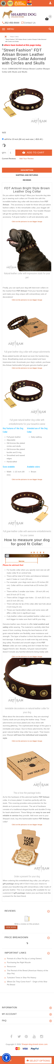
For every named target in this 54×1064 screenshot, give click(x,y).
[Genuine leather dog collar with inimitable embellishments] (27, 505)
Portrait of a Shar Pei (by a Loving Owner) (24, 958)
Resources (11, 966)
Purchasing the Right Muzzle (19, 962)
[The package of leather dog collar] (27, 766)
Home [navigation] (5, 36)
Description (27, 170)
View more (11, 927)
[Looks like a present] (27, 850)
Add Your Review (26, 158)
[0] (47, 20)
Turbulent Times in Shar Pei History (21, 978)
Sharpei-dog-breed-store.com (34, 1044)
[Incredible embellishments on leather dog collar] (27, 325)
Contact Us (30, 22)
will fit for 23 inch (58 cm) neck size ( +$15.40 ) (23, 139)
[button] (49, 29)
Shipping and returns (27, 175)
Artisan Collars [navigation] (14, 36)
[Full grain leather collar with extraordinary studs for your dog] (27, 682)
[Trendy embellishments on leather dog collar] (27, 393)
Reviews (27, 180)
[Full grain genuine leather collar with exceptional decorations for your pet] (27, 247)
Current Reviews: (9, 158)
